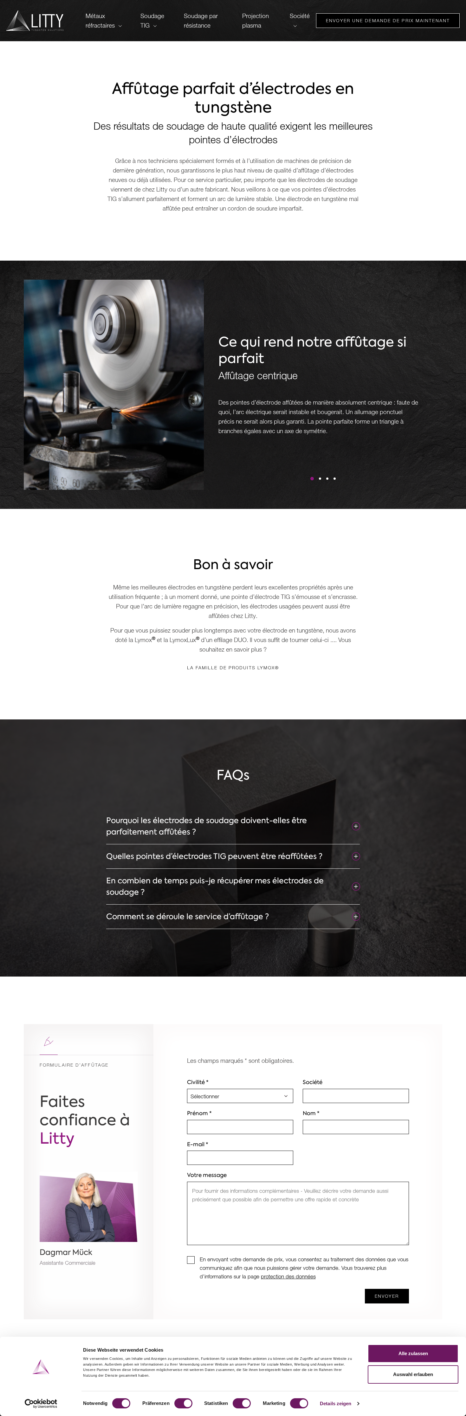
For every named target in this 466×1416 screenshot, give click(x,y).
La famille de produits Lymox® (233, 667)
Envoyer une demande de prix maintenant (388, 20)
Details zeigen (335, 1403)
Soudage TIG (152, 20)
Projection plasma (255, 20)
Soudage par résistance (201, 20)
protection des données (288, 1276)
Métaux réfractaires (100, 20)
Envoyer (387, 1296)
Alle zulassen (413, 1353)
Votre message (207, 1175)
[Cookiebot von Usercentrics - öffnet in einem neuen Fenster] (41, 1403)
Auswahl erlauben (413, 1374)
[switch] (183, 1403)
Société (300, 15)
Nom (311, 1113)
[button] (312, 478)
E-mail (197, 1144)
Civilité (198, 1082)
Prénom (199, 1113)
